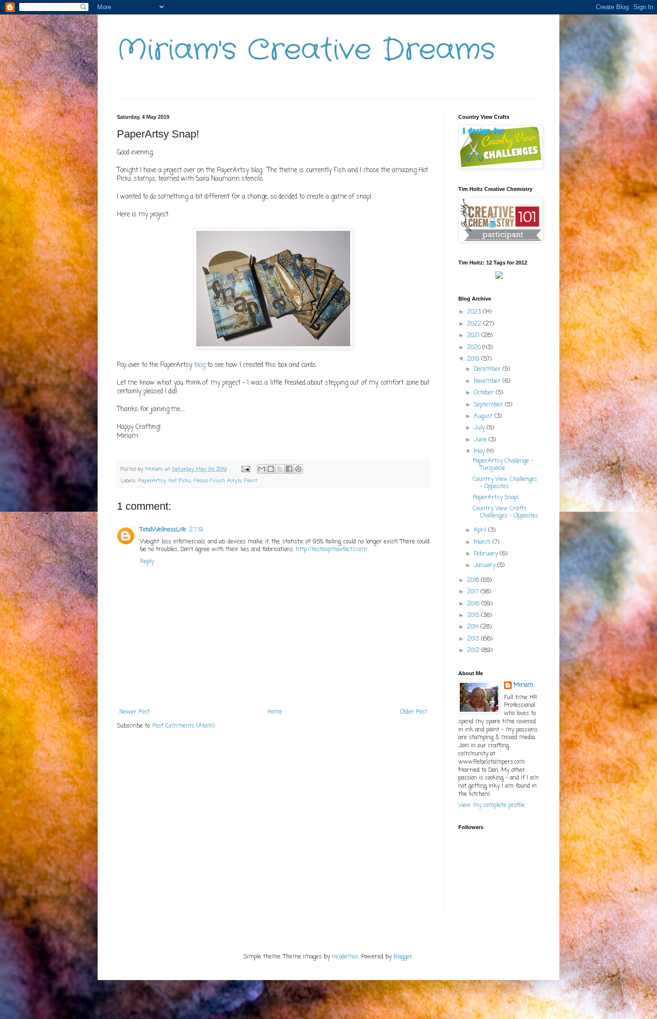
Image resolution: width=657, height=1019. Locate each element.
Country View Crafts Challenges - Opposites (505, 512)
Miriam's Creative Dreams (306, 50)
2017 (473, 592)
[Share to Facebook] (289, 469)
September (489, 405)
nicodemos (345, 957)
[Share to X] (280, 469)
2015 (474, 615)
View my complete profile (491, 805)
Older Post (413, 712)
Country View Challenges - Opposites (505, 483)
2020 (474, 347)
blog (199, 365)
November (488, 381)
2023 (475, 312)
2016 (474, 604)
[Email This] (261, 469)
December (488, 369)
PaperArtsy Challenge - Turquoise (503, 464)
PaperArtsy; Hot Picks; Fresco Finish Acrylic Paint (198, 481)
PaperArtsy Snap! (495, 497)
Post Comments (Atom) (183, 726)
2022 (475, 324)
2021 (474, 335)
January (485, 565)
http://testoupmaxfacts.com (331, 549)
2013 (474, 639)
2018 (474, 580)
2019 (474, 359)
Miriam (523, 685)
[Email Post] (245, 469)
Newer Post (134, 712)
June (481, 440)
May (480, 451)
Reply (147, 561)
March (483, 542)
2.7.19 (196, 530)
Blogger (403, 957)
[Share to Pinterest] (298, 469)
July (480, 428)
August (484, 416)
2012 (474, 650)
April (481, 530)
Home (274, 712)
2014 (473, 627)
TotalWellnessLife (163, 530)
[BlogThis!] (271, 469)
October (485, 393)
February (487, 554)
